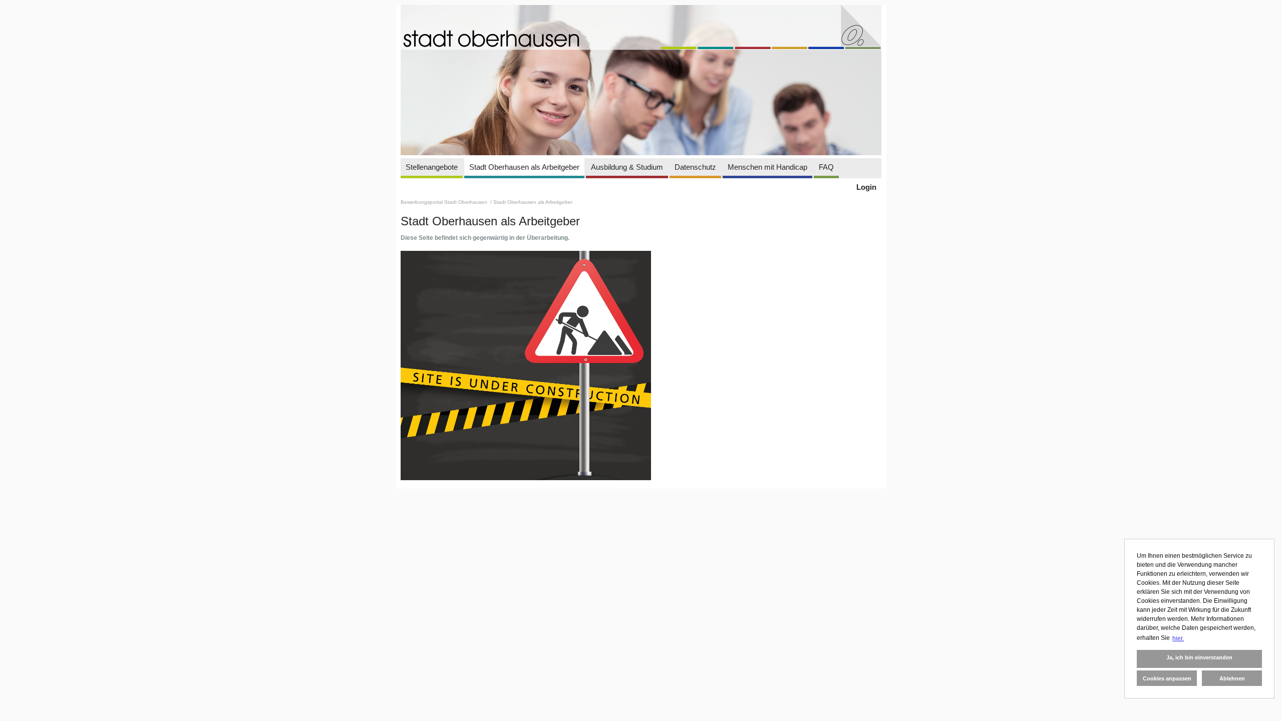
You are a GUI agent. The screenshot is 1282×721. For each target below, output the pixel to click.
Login (866, 187)
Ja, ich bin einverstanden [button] (1199, 657)
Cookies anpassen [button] (1167, 678)
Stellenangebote (432, 167)
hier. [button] (1178, 638)
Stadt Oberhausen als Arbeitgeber (524, 167)
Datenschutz (695, 167)
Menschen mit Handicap (767, 167)
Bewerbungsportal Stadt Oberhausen (445, 202)
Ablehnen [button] (1232, 678)
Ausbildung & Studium (627, 167)
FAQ (826, 167)
